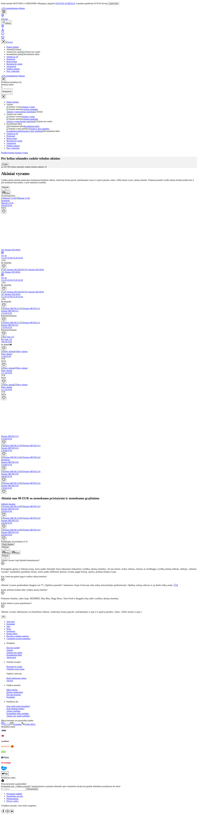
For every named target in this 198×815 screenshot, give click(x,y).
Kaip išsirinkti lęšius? (15, 709)
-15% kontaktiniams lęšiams (13, 8)
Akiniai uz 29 (12, 133)
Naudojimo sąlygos (14, 796)
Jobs (8, 626)
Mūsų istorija (12, 690)
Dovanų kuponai (13, 695)
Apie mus (10, 621)
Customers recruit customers (18, 638)
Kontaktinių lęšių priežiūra (17, 713)
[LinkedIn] (12, 812)
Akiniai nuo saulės (14, 652)
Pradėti (5, 164)
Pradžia (4, 153)
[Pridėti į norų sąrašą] (3, 211)
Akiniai (11, 153)
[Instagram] (7, 812)
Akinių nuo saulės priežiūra (18, 716)
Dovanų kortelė (13, 648)
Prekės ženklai (12, 102)
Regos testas (11, 138)
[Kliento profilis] (2, 31)
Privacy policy (12, 801)
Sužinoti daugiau (8, 504)
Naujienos (10, 631)
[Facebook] (3, 812)
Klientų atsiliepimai (14, 692)
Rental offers (11, 634)
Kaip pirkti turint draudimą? (18, 706)
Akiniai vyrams (28, 107)
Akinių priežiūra (13, 711)
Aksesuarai (11, 143)
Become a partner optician (17, 636)
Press (8, 629)
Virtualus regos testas (15, 669)
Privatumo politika (14, 794)
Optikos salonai (13, 146)
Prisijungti (10, 136)
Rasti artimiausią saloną (16, 678)
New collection (12, 148)
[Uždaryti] (3, 79)
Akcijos (9, 680)
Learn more (113, 4)
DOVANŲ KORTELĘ (65, 3)
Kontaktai (10, 624)
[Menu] (3, 12)
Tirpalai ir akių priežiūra (39, 129)
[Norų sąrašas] (2, 35)
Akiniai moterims (30, 109)
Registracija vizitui (14, 141)
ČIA (176, 585)
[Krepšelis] (2, 38)
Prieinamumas (12, 798)
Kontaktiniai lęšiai (31, 126)
